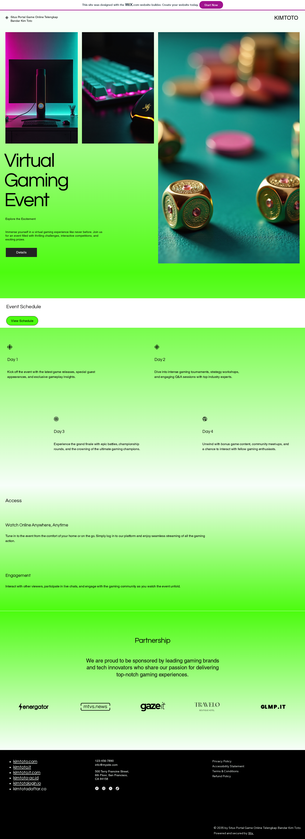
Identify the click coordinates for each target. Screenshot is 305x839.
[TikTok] (117, 788)
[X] (111, 788)
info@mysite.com (106, 764)
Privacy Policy (222, 761)
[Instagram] (104, 788)
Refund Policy (221, 776)
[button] (22, 320)
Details (21, 252)
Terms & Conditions (225, 771)
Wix (250, 833)
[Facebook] (97, 788)
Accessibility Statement (228, 766)
